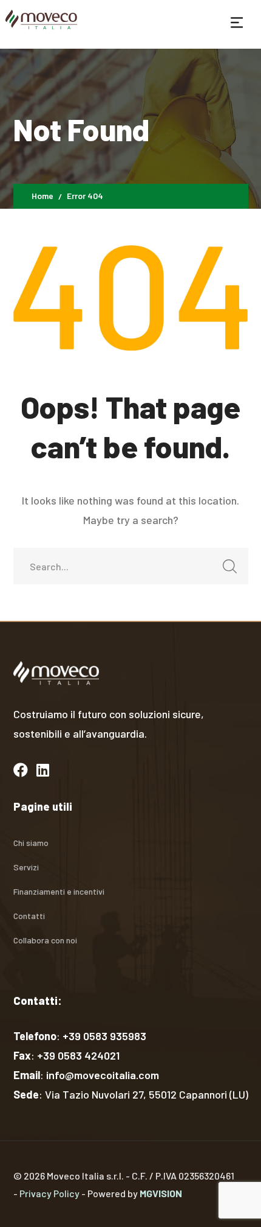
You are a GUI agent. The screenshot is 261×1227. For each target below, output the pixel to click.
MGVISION (161, 1193)
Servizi (26, 867)
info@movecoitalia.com (102, 1075)
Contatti (29, 916)
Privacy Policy (49, 1193)
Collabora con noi (45, 940)
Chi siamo (31, 842)
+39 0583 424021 (78, 1055)
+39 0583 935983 (104, 1036)
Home (42, 196)
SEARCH (230, 566)
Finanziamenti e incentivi (58, 891)
